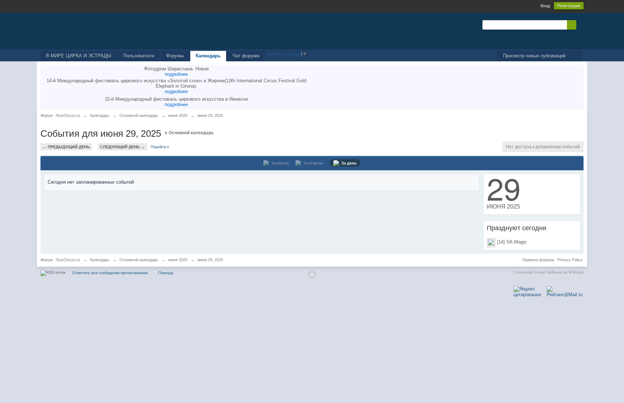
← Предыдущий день (66, 147)
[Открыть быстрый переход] (577, 56)
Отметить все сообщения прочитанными (110, 273)
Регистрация (568, 6)
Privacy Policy (570, 260)
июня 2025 (177, 260)
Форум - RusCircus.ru (60, 260)
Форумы (175, 55)
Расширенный (581, 24)
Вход (545, 6)
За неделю (312, 163)
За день (348, 163)
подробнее (176, 74)
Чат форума (246, 55)
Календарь (208, 55)
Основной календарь (191, 132)
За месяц (279, 163)
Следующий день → (122, 147)
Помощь (166, 273)
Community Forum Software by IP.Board (548, 272)
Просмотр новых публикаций (534, 55)
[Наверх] (312, 274)
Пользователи (138, 55)
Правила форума (538, 260)
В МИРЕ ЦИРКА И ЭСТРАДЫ (78, 55)
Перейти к (160, 147)
